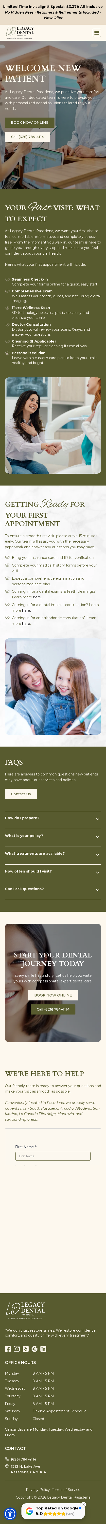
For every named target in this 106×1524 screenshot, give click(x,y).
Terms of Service (66, 1489)
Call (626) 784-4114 (27, 137)
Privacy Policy (38, 1489)
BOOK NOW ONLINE (30, 122)
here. (37, 597)
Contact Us (21, 794)
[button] (97, 33)
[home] (20, 33)
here (26, 623)
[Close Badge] (83, 1504)
